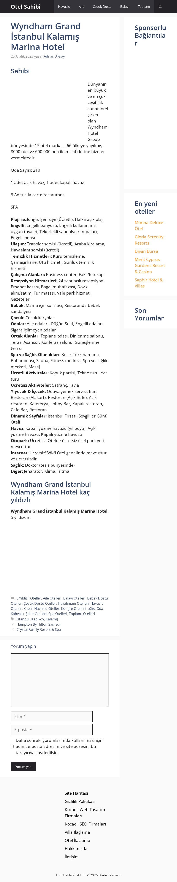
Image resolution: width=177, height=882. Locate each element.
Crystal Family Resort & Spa (38, 629)
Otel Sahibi (26, 6)
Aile (81, 6)
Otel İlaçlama (77, 840)
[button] (160, 6)
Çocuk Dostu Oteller (40, 603)
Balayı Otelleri (74, 598)
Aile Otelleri (52, 598)
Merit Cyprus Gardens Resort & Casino (150, 266)
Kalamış (52, 619)
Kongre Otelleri (73, 608)
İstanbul (23, 619)
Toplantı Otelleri (82, 613)
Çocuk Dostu (102, 6)
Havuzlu (64, 6)
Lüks (91, 608)
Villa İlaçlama (77, 832)
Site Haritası (76, 793)
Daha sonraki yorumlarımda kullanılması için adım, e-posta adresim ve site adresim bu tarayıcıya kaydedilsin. (59, 746)
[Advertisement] (47, 109)
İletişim (72, 857)
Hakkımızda (76, 848)
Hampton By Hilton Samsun (39, 624)
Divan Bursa (146, 251)
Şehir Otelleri (36, 613)
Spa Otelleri (57, 613)
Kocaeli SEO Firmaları (85, 824)
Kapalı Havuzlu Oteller (41, 608)
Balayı (124, 6)
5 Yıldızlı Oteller (28, 598)
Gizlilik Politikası (80, 801)
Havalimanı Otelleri (73, 603)
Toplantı (144, 6)
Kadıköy (37, 619)
